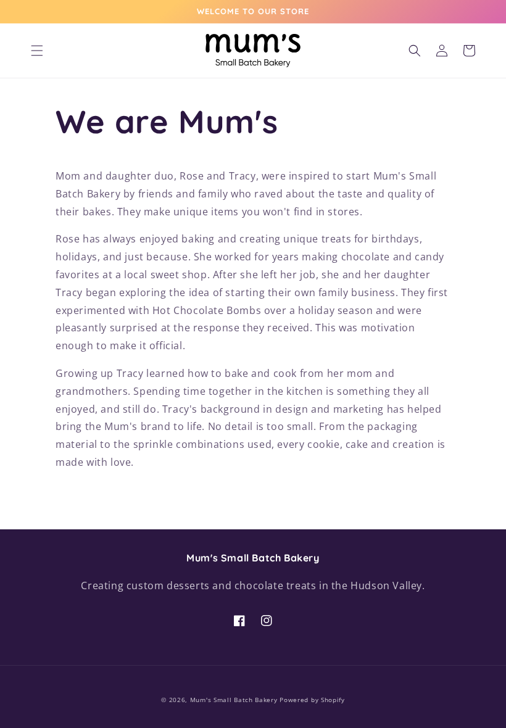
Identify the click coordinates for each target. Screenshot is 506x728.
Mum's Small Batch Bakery (234, 699)
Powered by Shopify (312, 699)
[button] (37, 50)
